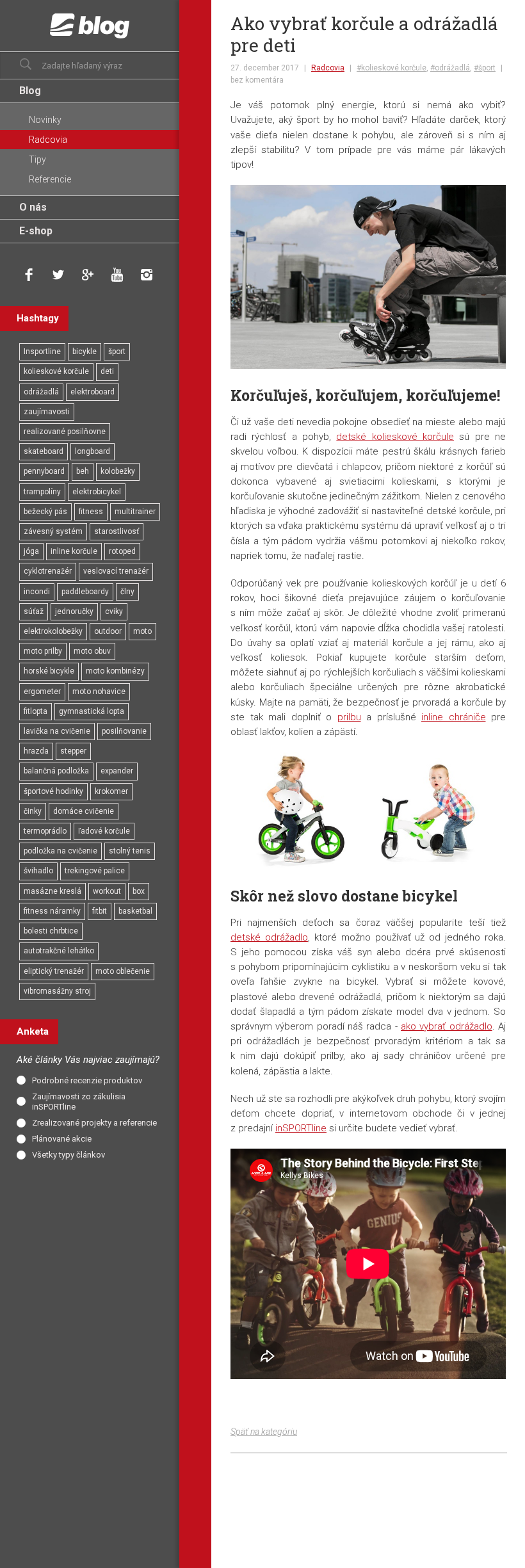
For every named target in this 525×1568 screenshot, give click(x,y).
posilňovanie (124, 731)
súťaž (34, 611)
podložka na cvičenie (60, 850)
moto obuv (92, 651)
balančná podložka (56, 770)
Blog (30, 91)
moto (142, 631)
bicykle (84, 351)
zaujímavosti (47, 411)
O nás (33, 207)
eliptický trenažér (54, 971)
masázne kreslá (52, 891)
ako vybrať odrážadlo (446, 1026)
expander (117, 770)
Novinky (45, 120)
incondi (37, 591)
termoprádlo (45, 831)
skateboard (43, 451)
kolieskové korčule (56, 371)
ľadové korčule (104, 831)
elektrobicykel (96, 491)
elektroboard (92, 391)
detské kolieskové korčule (395, 436)
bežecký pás (45, 511)
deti (107, 371)
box (139, 891)
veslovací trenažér (116, 571)
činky (33, 811)
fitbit (99, 911)
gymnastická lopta (91, 711)
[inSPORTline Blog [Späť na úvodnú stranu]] (89, 25)
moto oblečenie (122, 971)
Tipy (37, 159)
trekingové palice (95, 870)
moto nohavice (98, 691)
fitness (91, 511)
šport (116, 351)
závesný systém (53, 531)
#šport (485, 67)
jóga (31, 551)
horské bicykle (49, 671)
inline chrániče (453, 717)
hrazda (36, 751)
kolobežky (118, 471)
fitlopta (35, 711)
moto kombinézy (115, 671)
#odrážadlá (450, 67)
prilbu (349, 717)
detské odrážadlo (269, 937)
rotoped (122, 551)
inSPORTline (301, 1128)
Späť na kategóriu (263, 1432)
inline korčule (74, 551)
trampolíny (42, 491)
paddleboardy (85, 591)
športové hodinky (53, 791)
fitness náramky (52, 911)
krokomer (111, 791)
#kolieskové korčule (391, 67)
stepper (73, 751)
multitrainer (135, 511)
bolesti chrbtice (51, 930)
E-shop (35, 231)
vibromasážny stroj (57, 991)
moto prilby (43, 651)
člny (127, 591)
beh (82, 471)
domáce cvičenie (83, 811)
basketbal (135, 911)
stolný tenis (129, 850)
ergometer (42, 691)
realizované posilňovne (65, 431)
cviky (114, 611)
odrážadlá (41, 391)
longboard (92, 451)
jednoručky (74, 611)
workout (107, 891)
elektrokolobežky (53, 631)
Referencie (50, 179)
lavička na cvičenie (57, 731)
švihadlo (38, 870)
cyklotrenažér (48, 571)
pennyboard (44, 471)
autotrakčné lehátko (59, 950)
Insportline (42, 351)
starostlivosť (116, 531)
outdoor (108, 631)
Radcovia (327, 67)
